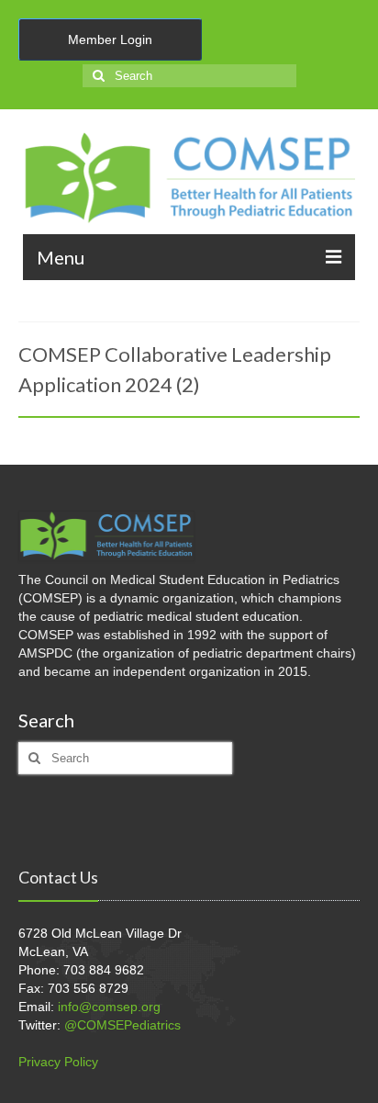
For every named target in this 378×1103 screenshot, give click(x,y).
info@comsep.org (109, 1006)
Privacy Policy (58, 1061)
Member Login (110, 39)
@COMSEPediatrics (122, 1025)
